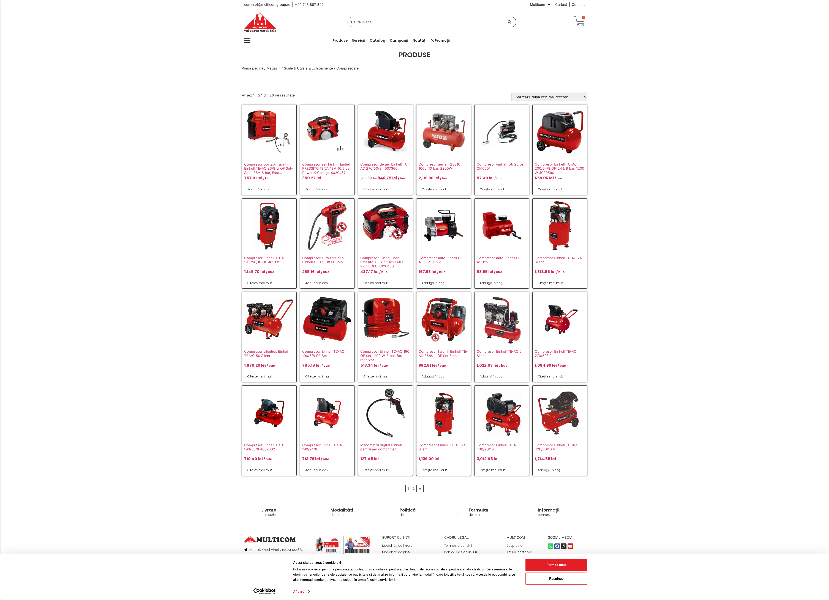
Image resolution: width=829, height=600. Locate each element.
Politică (408, 510)
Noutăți (420, 40)
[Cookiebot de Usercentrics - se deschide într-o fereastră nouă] (264, 591)
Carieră (561, 4)
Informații (548, 510)
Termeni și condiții (458, 545)
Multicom (537, 4)
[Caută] (509, 22)
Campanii (399, 40)
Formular (479, 510)
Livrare (268, 510)
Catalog (377, 40)
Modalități (342, 510)
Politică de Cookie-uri (460, 552)
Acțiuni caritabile (519, 552)
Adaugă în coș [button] (258, 189)
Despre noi (514, 545)
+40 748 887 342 (309, 4)
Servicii (358, 40)
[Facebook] (557, 546)
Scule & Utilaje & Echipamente (308, 68)
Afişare (298, 591)
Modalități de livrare (397, 545)
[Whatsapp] (550, 546)
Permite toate (556, 565)
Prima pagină (252, 68)
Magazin (273, 68)
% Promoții (440, 40)
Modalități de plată (396, 552)
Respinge (556, 578)
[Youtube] (570, 546)
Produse (340, 40)
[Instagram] (563, 546)
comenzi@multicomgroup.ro (267, 4)
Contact (578, 4)
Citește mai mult (376, 189)
